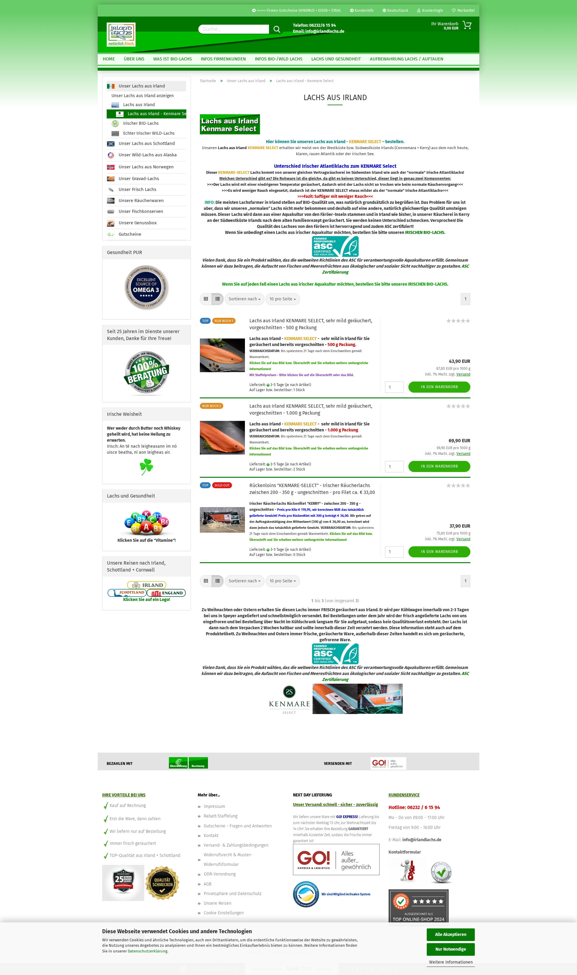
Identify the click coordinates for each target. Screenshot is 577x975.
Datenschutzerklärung (147, 951)
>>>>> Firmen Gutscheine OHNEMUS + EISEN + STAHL (298, 10)
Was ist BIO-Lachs (172, 59)
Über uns (134, 59)
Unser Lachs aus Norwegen (146, 167)
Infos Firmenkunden (223, 59)
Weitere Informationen (451, 962)
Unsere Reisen (217, 903)
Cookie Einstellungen (224, 912)
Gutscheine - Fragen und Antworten (238, 826)
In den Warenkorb (439, 387)
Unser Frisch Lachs (137, 189)
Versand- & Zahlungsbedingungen (236, 845)
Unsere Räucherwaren (141, 200)
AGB (207, 884)
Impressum (214, 806)
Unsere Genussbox (137, 222)
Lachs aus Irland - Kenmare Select (156, 113)
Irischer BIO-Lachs (140, 123)
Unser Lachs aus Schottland (146, 143)
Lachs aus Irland (138, 104)
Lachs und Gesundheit (336, 59)
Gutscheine (129, 234)
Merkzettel (465, 10)
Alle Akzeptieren (450, 934)
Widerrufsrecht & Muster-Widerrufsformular (228, 859)
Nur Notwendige (450, 949)
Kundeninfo (364, 10)
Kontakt (211, 835)
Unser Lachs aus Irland (141, 86)
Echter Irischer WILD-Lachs (148, 133)
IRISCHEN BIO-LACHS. (425, 232)
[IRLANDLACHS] (121, 35)
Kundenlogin (431, 10)
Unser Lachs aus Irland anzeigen (142, 95)
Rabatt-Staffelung (220, 816)
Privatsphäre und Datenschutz (232, 893)
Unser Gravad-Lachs (138, 178)
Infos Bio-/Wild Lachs (278, 59)
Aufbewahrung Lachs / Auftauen (406, 59)
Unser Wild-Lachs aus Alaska (147, 155)
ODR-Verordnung (220, 874)
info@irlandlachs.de (421, 839)
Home (109, 59)
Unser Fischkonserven (140, 211)
